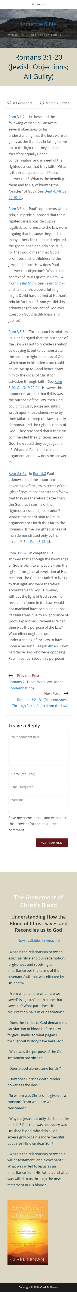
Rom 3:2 (39, 473)
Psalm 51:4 (26, 283)
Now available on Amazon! (39, 940)
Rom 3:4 (56, 277)
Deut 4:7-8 (52, 191)
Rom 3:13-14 (40, 541)
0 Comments (23, 103)
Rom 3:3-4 (17, 208)
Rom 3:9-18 (18, 473)
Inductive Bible (38, 24)
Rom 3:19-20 (18, 553)
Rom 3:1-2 (17, 116)
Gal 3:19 (23, 387)
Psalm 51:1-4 (54, 283)
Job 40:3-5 (50, 646)
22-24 (35, 387)
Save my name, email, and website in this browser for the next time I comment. (38, 824)
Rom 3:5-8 (17, 331)
